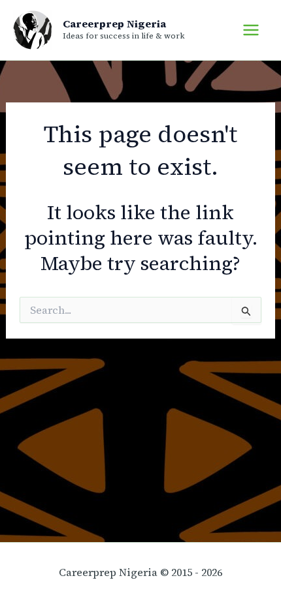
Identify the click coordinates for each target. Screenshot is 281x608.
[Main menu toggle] (251, 30)
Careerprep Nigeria (114, 23)
